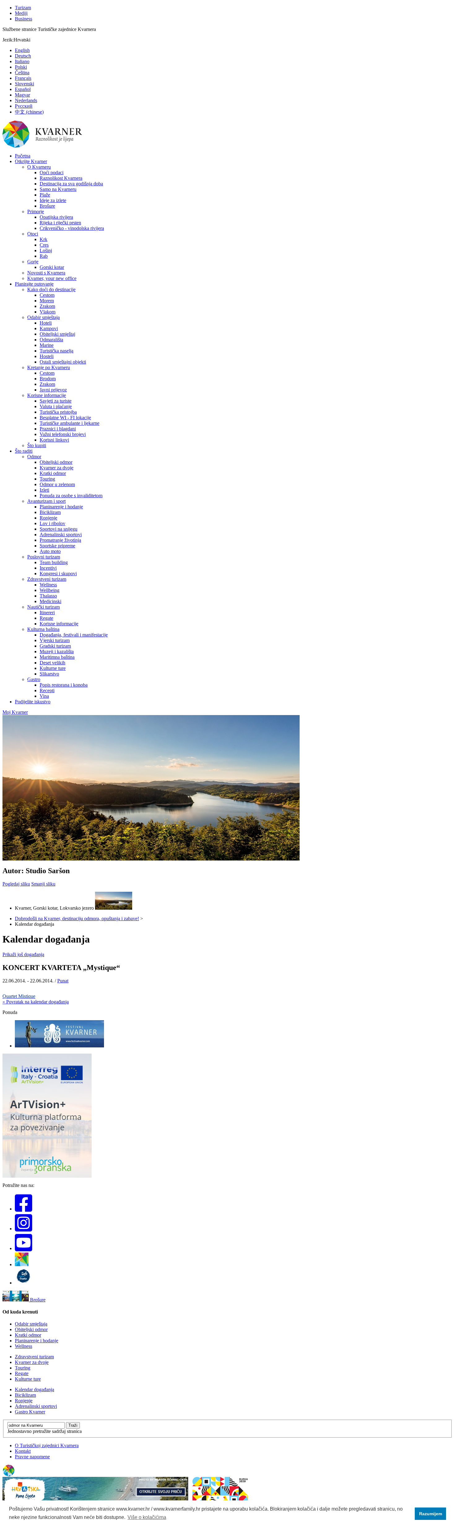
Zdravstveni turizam (46, 579)
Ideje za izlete (53, 200)
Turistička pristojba (58, 412)
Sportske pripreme (57, 545)
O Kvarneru (39, 167)
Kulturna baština (43, 629)
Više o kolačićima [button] (147, 1517)
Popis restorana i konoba (64, 685)
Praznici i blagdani (58, 428)
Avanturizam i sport (46, 501)
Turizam (23, 7)
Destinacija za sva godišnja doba (71, 183)
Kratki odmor (53, 473)
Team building (54, 562)
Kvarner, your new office (51, 278)
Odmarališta (51, 339)
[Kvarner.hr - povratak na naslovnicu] (42, 146)
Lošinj (46, 250)
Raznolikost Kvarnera (61, 178)
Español (23, 89)
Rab (44, 256)
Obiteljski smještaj (57, 334)
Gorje (32, 261)
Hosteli (47, 356)
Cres (44, 245)
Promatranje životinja (60, 540)
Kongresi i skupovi (58, 573)
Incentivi (48, 568)
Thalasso (48, 595)
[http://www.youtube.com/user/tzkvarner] (23, 1248)
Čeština (22, 72)
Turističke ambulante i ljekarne (69, 423)
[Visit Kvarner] (21, 1264)
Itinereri (47, 612)
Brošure (47, 206)
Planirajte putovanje (34, 284)
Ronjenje (48, 517)
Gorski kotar (52, 267)
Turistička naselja (56, 350)
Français (23, 78)
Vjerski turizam (55, 640)
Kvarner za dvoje (56, 467)
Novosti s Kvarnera (46, 272)
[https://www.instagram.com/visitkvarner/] (23, 1228)
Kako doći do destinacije (51, 289)
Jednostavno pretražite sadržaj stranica (44, 1431)
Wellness (48, 584)
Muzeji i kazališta (57, 651)
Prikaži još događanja (23, 954)
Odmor (34, 456)
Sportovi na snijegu (58, 529)
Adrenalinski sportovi (61, 534)
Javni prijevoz (53, 389)
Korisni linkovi (54, 439)
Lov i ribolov (52, 523)
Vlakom (47, 311)
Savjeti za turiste (56, 400)
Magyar (22, 94)
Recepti (47, 690)
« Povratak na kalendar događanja (35, 1001)
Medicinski (50, 601)
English (22, 50)
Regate (46, 618)
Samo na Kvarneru (58, 189)
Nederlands (26, 100)
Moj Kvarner (15, 712)
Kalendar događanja (34, 1389)
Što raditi (23, 451)
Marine (47, 345)
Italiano (22, 61)
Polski (21, 67)
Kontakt (23, 1451)
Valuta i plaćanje (56, 406)
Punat (62, 980)
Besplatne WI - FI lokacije (65, 417)
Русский (23, 106)
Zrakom (47, 306)
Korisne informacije (46, 395)
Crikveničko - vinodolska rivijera (72, 228)
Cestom (47, 295)
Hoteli (46, 323)
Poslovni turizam (43, 556)
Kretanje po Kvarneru (48, 367)
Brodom (48, 378)
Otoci (32, 233)
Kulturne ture (53, 668)
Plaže (45, 194)
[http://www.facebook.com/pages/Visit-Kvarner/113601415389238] (23, 1208)
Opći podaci (51, 172)
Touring (47, 478)
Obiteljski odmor (56, 462)
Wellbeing (49, 590)
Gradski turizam (55, 646)
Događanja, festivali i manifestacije (74, 634)
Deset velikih (52, 662)
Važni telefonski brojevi (63, 434)
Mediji (21, 13)
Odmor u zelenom (57, 484)
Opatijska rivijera (56, 217)
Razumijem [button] (430, 1513)
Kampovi (49, 328)
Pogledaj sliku (16, 883)
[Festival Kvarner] (59, 1045)
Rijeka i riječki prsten (60, 222)
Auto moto (50, 551)
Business (23, 18)
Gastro (33, 679)
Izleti (44, 490)
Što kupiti (36, 445)
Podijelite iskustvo (32, 701)
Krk (43, 239)
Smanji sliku (43, 883)
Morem (47, 300)
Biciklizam (50, 512)
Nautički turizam (43, 607)
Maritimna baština (57, 657)
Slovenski (24, 83)
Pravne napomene (32, 1456)
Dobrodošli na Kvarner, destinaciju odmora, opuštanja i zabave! (77, 918)
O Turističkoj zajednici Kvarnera (47, 1445)
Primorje (35, 211)
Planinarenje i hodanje (61, 506)
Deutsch (23, 55)
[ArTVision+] (47, 1176)
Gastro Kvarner (30, 1411)
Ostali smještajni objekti (63, 361)
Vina (44, 696)
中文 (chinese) (29, 111)
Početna (22, 155)
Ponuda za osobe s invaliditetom (71, 495)
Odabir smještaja (43, 317)
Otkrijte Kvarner (31, 161)
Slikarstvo (49, 673)
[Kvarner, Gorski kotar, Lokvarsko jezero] (113, 908)
